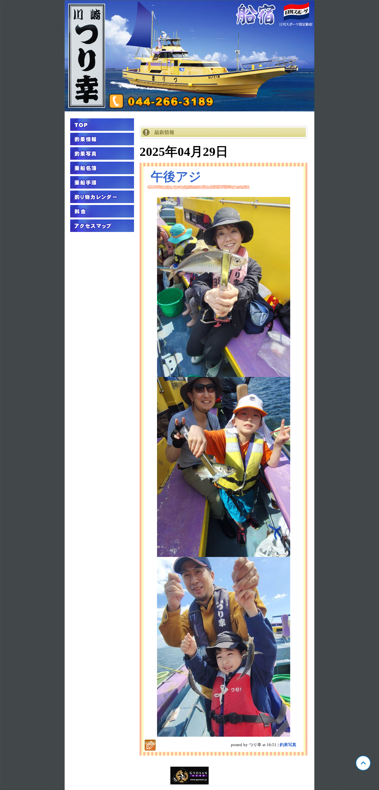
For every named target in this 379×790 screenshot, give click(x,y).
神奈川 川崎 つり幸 (189, 55)
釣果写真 (288, 744)
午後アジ (176, 177)
